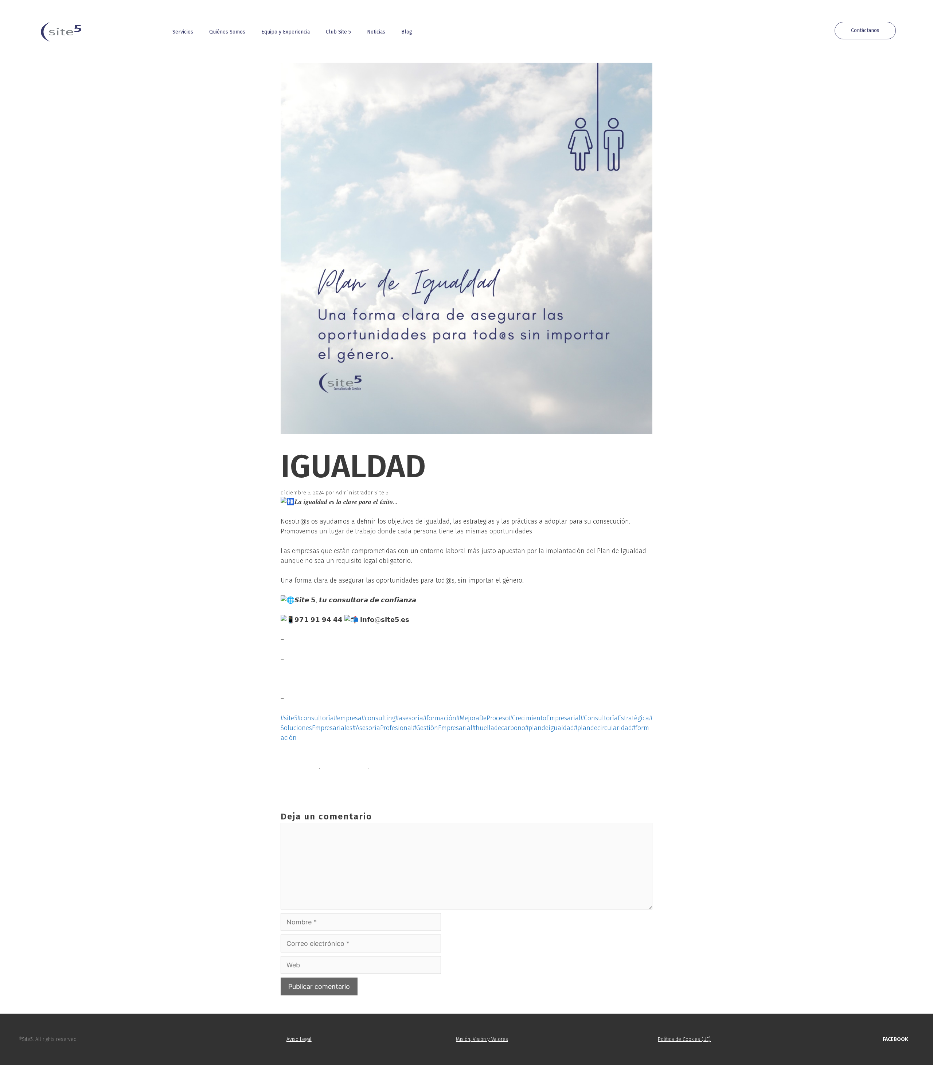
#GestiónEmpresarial (442, 728)
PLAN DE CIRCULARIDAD (318, 783)
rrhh (377, 766)
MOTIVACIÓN (304, 775)
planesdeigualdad (344, 766)
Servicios (182, 32)
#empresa (348, 718)
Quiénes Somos (227, 32)
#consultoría (315, 718)
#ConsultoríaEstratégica (615, 718)
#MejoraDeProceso (482, 718)
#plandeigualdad (549, 728)
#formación (439, 718)
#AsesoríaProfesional (382, 728)
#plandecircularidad (603, 728)
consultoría (304, 766)
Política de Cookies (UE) (684, 1039)
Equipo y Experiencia (285, 32)
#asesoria (409, 718)
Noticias (376, 32)
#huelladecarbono (498, 728)
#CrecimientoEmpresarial (545, 718)
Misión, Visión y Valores (482, 1039)
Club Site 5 (338, 32)
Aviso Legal (299, 1039)
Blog (406, 32)
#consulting (378, 718)
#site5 (289, 718)
